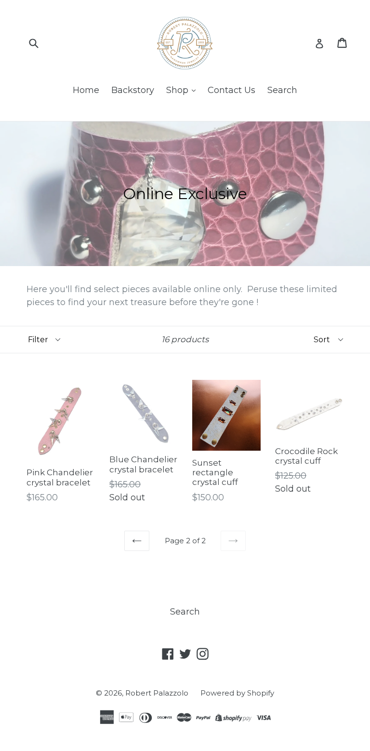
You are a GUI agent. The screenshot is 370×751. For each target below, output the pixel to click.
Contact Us (231, 90)
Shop (178, 90)
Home (86, 90)
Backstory (132, 90)
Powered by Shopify (237, 692)
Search (282, 90)
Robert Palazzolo (156, 692)
